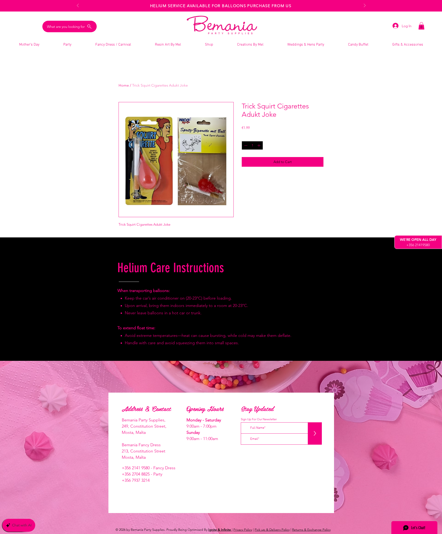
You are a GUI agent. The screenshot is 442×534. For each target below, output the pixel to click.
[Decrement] (245, 145)
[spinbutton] (252, 145)
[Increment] (259, 145)
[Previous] (78, 6)
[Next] (365, 6)
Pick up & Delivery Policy (272, 530)
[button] (421, 25)
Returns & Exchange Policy (311, 530)
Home (124, 85)
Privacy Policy (242, 530)
